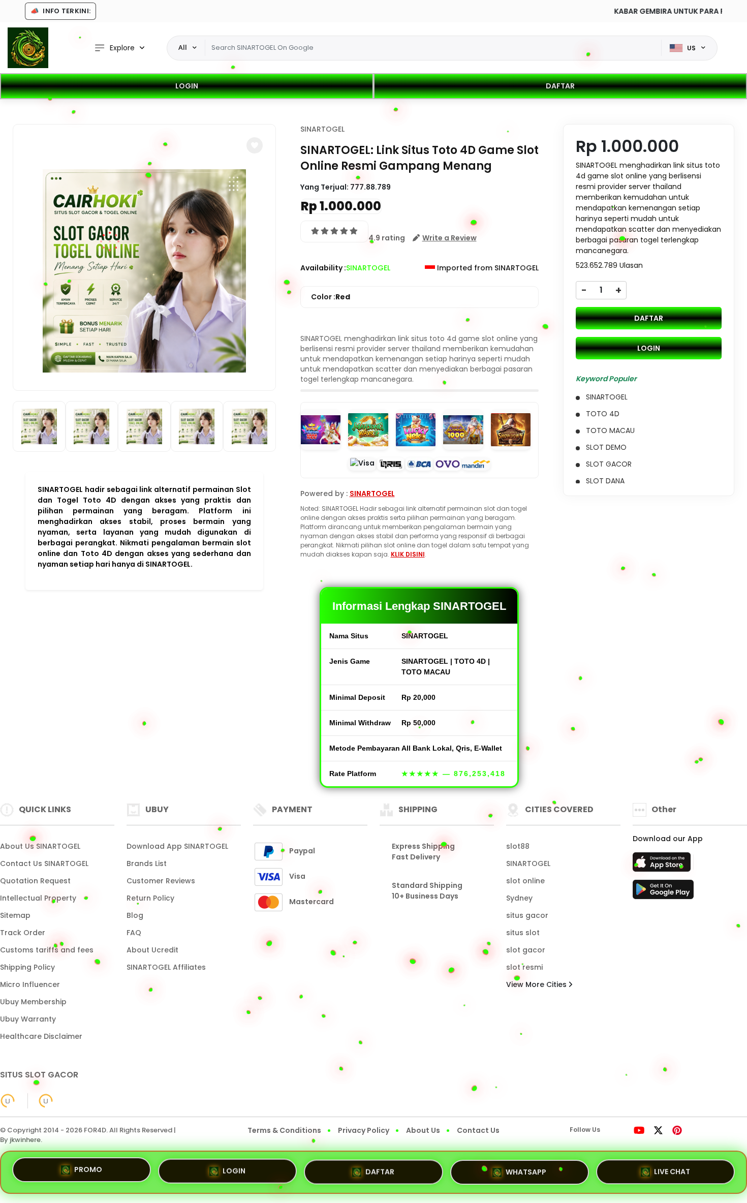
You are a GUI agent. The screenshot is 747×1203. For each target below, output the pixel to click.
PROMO (88, 1170)
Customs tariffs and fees (47, 950)
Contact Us (478, 1130)
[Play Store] (663, 892)
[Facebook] (614, 1131)
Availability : (323, 268)
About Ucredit (152, 950)
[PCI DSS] (7, 1100)
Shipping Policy (27, 967)
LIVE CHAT (672, 1169)
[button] (254, 145)
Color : (330, 297)
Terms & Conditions (284, 1130)
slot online (525, 881)
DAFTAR (560, 86)
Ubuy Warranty (28, 1019)
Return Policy (150, 898)
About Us (423, 1130)
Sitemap (15, 915)
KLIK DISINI (408, 554)
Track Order (22, 933)
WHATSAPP (526, 1168)
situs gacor (527, 915)
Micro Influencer (30, 984)
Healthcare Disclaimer (41, 1036)
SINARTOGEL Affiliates (166, 967)
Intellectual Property (38, 898)
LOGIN (186, 86)
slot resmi (524, 967)
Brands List (147, 863)
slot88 (518, 846)
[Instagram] (624, 1131)
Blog (135, 915)
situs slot (523, 933)
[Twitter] (658, 1131)
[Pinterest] (677, 1131)
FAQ (134, 933)
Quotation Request (35, 881)
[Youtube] (639, 1131)
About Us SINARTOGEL (40, 846)
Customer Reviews (161, 881)
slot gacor (525, 950)
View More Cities (537, 984)
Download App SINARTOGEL (177, 846)
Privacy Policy (363, 1130)
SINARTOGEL (322, 129)
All (182, 47)
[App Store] (663, 865)
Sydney (519, 898)
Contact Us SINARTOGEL (44, 863)
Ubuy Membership (33, 1002)
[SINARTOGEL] (28, 47)
